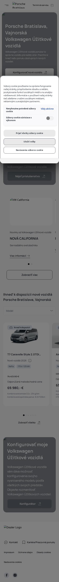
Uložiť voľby (29, 141)
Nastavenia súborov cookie (29, 150)
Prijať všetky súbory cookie (29, 133)
